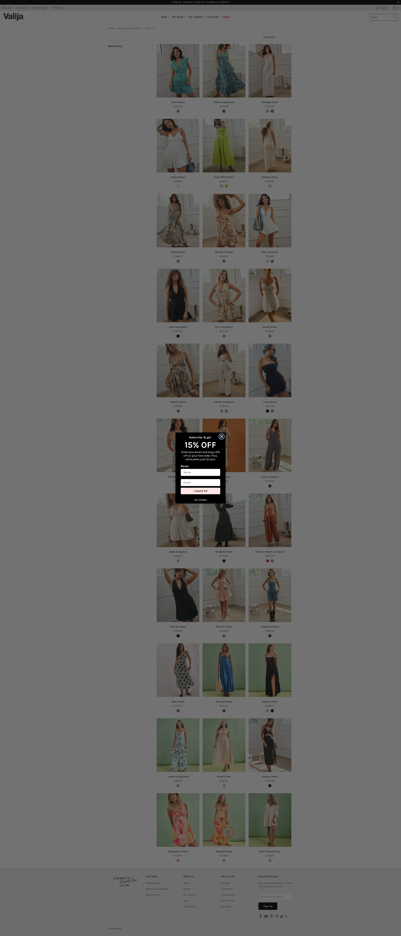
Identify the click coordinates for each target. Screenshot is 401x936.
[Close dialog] (221, 438)
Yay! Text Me (200, 483)
